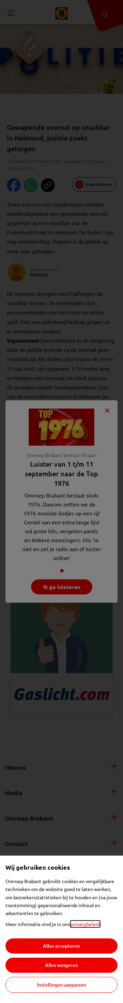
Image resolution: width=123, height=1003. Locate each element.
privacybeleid (85, 924)
